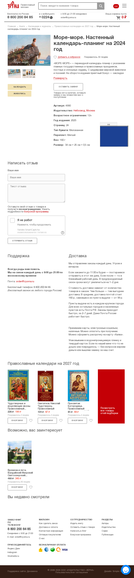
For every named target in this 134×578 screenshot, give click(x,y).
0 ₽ (116, 7)
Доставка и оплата (48, 527)
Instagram (12, 552)
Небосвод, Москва (84, 111)
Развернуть (60, 78)
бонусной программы (36, 212)
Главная (12, 26)
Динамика (32, 571)
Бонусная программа (80, 535)
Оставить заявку (68, 87)
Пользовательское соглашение (71, 573)
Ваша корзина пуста (116, 14)
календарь (20, 87)
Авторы (105, 524)
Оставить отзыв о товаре (82, 527)
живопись (19, 94)
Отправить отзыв (22, 241)
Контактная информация (51, 531)
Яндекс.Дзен (14, 549)
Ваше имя (13, 170)
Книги (22, 26)
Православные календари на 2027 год (73, 26)
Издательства (109, 527)
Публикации (107, 535)
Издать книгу (76, 524)
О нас (42, 539)
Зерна (13, 5)
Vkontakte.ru (13, 556)
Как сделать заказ (48, 524)
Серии (105, 531)
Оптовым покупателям (50, 535)
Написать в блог (78, 531)
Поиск (100, 6)
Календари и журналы (39, 26)
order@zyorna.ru (68, 18)
